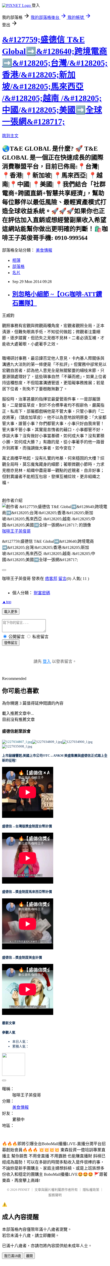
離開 (29, 1256)
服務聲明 (55, 1195)
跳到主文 (10, 136)
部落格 (18, 266)
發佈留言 (10, 643)
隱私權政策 (91, 1190)
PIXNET (24, 1190)
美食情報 (44, 250)
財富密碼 (42, 593)
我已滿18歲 (12, 1256)
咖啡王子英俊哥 (16, 531)
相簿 (16, 260)
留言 (62, 578)
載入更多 (10, 612)
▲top (6, 602)
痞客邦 (51, 578)
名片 (16, 272)
